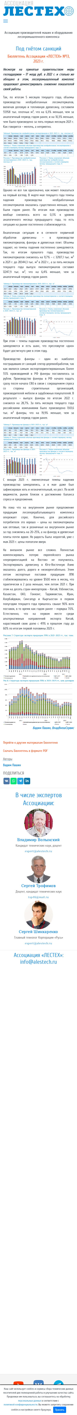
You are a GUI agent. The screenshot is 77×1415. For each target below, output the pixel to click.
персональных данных (29, 1400)
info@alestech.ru (38, 962)
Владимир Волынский (38, 839)
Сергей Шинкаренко (38, 931)
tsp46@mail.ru (38, 897)
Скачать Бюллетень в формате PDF (25, 751)
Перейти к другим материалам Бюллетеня (30, 742)
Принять (59, 1410)
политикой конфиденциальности (20, 1404)
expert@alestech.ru (38, 851)
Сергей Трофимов (38, 885)
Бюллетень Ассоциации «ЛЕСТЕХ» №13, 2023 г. (39, 59)
